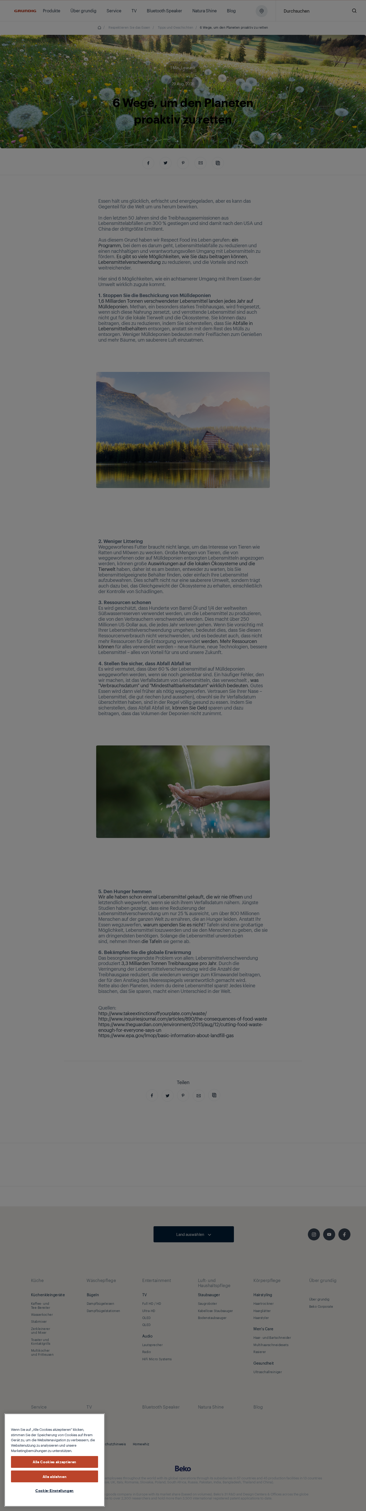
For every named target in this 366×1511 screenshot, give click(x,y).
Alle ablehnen (55, 1476)
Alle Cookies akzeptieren (54, 1461)
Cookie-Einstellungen (54, 1490)
